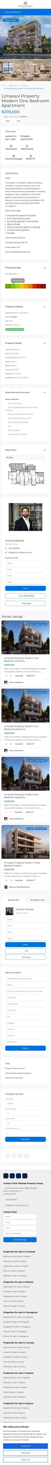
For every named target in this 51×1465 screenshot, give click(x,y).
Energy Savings (13, 267)
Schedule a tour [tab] (37, 900)
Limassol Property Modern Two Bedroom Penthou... (21, 659)
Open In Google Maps (14, 329)
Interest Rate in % (12, 1128)
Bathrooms (11, 1042)
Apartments (13, 85)
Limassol (23, 85)
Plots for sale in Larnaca (13, 1362)
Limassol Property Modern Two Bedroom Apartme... (21, 728)
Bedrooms (11, 998)
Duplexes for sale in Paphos (15, 1387)
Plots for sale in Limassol (14, 1271)
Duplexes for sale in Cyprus (15, 1417)
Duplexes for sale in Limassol (15, 1266)
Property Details (13, 343)
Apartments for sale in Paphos (16, 1377)
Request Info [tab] (13, 900)
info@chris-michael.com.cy (20, 552)
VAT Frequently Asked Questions (18, 1073)
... (40, 671)
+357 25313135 (14, 548)
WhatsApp (26, 603)
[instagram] (26, 1155)
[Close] (48, 1424)
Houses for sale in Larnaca (14, 1352)
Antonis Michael (14, 540)
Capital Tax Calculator (14, 1078)
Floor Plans (10, 450)
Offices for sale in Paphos (14, 1397)
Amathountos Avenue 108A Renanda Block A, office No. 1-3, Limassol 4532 (20, 1191)
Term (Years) (10, 1119)
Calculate (25, 1139)
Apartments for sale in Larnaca (16, 1347)
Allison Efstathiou (16, 682)
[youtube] (20, 1155)
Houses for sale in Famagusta (16, 1322)
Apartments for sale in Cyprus (16, 1408)
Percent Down (11, 1109)
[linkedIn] (14, 1155)
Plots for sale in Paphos (13, 1392)
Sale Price (9, 1099)
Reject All (25, 1459)
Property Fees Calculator (15, 1068)
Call (26, 596)
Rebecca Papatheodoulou (19, 887)
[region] (25, 1444)
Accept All (25, 1446)
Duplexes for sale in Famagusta (17, 1327)
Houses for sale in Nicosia (14, 1291)
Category (10, 1023)
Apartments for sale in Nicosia (16, 1287)
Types (9, 985)
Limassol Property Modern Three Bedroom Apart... (22, 864)
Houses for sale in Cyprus (14, 1413)
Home (3, 85)
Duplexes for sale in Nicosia (15, 1296)
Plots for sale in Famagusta (15, 1331)
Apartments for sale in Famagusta (18, 1317)
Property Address (14, 306)
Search (25, 1048)
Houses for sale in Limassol (15, 1261)
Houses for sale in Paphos (14, 1382)
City (8, 1017)
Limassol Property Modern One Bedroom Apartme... (21, 796)
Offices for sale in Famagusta (16, 1336)
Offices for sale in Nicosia (14, 1306)
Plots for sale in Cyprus (13, 1422)
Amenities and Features (17, 392)
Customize (25, 1453)
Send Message (19, 1240)
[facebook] (7, 1155)
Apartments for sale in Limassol (17, 1256)
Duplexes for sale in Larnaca (15, 1357)
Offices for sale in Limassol (14, 1276)
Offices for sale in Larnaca (14, 1366)
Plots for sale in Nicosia (13, 1301)
